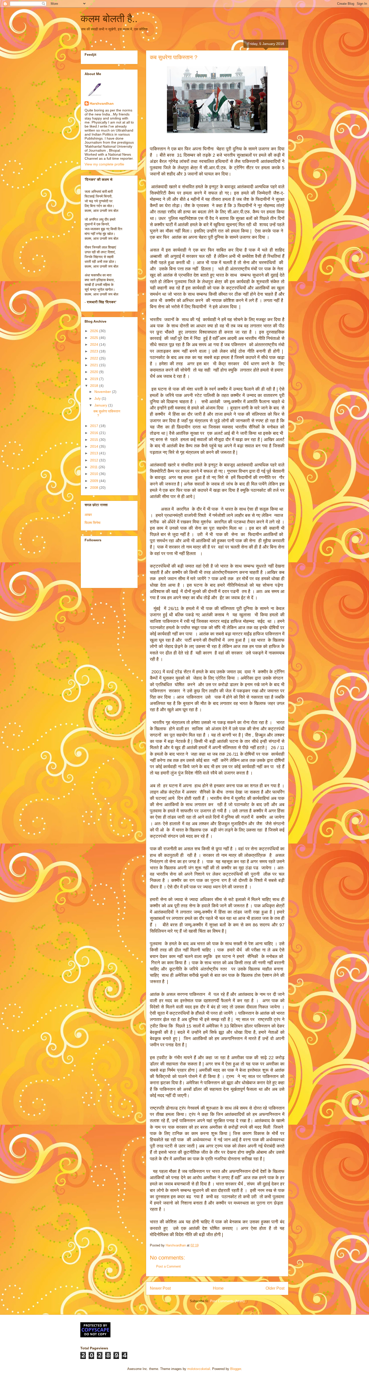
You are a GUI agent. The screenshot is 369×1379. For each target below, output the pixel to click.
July (98, 398)
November (103, 392)
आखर (88, 515)
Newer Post (160, 1288)
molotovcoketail (198, 1369)
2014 (94, 446)
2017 (94, 426)
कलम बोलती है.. (109, 18)
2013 (94, 453)
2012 (94, 460)
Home (218, 1288)
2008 (94, 488)
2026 (94, 331)
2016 (94, 433)
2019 (94, 379)
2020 (94, 372)
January (101, 405)
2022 (94, 358)
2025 (94, 338)
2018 (94, 386)
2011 (94, 467)
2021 (94, 365)
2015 (94, 440)
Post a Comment (168, 1266)
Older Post (275, 1288)
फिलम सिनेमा (92, 523)
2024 (94, 344)
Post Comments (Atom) (227, 1301)
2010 (94, 474)
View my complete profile (104, 164)
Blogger (235, 1369)
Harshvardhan (102, 103)
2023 (94, 351)
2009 (94, 481)
